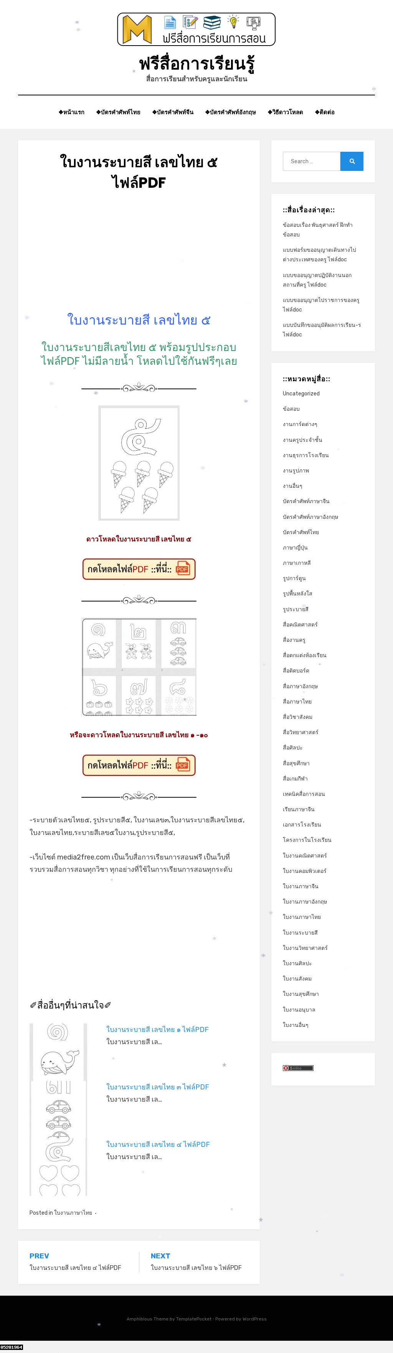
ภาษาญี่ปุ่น (295, 547)
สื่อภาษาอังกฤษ (300, 686)
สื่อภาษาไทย (297, 702)
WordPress (255, 1319)
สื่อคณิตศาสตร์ (300, 625)
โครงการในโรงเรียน (307, 840)
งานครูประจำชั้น (302, 440)
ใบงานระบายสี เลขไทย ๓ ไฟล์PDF (157, 1087)
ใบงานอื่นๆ (296, 1025)
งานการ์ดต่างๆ (300, 424)
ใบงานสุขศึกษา (301, 994)
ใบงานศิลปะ (297, 963)
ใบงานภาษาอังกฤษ (305, 902)
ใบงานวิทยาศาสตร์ (305, 948)
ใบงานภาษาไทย (73, 1213)
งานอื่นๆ (292, 486)
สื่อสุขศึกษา (296, 763)
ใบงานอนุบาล (299, 1010)
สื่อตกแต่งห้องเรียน (305, 655)
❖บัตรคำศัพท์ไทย (118, 112)
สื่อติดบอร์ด (296, 670)
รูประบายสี (296, 609)
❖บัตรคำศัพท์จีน (172, 112)
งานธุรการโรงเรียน (306, 455)
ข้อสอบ (291, 409)
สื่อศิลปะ (293, 748)
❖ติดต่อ (325, 112)
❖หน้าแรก (71, 112)
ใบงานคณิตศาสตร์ (305, 856)
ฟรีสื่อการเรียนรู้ (197, 63)
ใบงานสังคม (297, 979)
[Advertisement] (139, 258)
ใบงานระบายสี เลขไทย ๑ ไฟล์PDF (157, 1029)
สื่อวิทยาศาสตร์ (301, 732)
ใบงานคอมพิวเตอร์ (305, 871)
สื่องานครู (294, 640)
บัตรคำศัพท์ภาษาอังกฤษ (310, 517)
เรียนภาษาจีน (299, 809)
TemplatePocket (193, 1319)
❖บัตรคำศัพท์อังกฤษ (230, 112)
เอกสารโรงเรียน (302, 825)
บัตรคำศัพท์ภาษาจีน (306, 501)
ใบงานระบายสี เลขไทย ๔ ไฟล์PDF (158, 1144)
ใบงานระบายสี (300, 933)
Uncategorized (301, 393)
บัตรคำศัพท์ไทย (301, 532)
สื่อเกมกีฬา (295, 779)
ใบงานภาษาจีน (301, 886)
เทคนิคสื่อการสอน (304, 794)
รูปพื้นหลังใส (297, 593)
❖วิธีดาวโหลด (285, 112)
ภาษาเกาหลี (297, 563)
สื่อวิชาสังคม (297, 717)
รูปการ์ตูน (294, 578)
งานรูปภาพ (296, 470)
